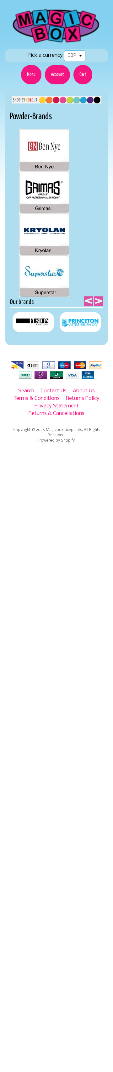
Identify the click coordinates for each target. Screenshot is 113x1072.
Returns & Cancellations (56, 414)
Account (57, 74)
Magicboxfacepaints (64, 430)
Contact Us (53, 391)
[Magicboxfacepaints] (57, 42)
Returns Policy (83, 398)
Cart (82, 74)
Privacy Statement (57, 406)
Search (26, 391)
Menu (31, 74)
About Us (84, 391)
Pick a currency (45, 55)
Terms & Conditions (36, 398)
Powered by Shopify (56, 441)
